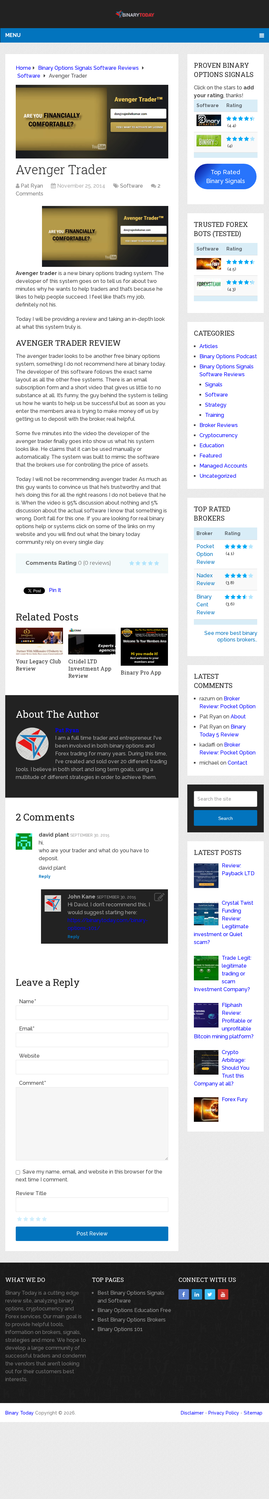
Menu (13, 35)
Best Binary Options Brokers (131, 1320)
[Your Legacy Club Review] (39, 641)
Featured (210, 456)
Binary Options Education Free (134, 1310)
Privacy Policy (223, 1413)
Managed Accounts (223, 466)
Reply (45, 876)
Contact (237, 763)
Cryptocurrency (218, 435)
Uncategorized (217, 476)
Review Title (31, 1193)
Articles (208, 346)
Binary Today (19, 1413)
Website (29, 1056)
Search (225, 818)
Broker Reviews (218, 425)
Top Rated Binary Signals (225, 176)
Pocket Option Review (206, 554)
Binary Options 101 (120, 1329)
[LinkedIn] (197, 1294)
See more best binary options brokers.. (230, 636)
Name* (27, 1001)
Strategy (215, 405)
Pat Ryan (32, 186)
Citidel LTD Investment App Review (89, 668)
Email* (26, 1029)
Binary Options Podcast (228, 356)
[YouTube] (223, 1294)
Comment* (32, 1083)
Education (211, 445)
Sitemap (253, 1413)
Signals (213, 384)
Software (131, 186)
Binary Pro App (141, 672)
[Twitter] (210, 1294)
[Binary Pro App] (144, 647)
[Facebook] (183, 1294)
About (238, 716)
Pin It (55, 590)
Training (214, 415)
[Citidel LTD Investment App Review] (91, 641)
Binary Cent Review (206, 605)
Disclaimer (192, 1413)
